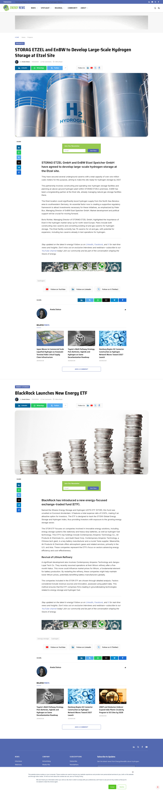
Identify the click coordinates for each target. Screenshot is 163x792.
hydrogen (41, 281)
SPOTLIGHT (45, 8)
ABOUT (83, 8)
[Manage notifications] (158, 787)
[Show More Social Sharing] (65, 68)
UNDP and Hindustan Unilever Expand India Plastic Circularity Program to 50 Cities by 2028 (111, 710)
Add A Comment (81, 369)
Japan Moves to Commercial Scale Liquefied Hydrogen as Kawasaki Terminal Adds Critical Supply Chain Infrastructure (50, 353)
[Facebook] (19, 172)
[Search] (159, 8)
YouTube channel (49, 251)
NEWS (33, 8)
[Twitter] (19, 157)
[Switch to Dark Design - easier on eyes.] (155, 8)
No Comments (46, 62)
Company (46, 756)
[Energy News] (14, 8)
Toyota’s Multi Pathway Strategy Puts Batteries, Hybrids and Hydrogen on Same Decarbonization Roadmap (81, 353)
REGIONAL (59, 8)
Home (23, 37)
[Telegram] (19, 167)
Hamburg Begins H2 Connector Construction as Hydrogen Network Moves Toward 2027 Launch (40, 2)
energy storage (43, 639)
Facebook (98, 244)
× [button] (133, 771)
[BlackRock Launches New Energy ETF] (81, 442)
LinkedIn (89, 244)
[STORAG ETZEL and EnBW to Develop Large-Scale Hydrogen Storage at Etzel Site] (81, 105)
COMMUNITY (73, 8)
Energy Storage (22, 387)
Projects (30, 37)
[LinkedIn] (19, 147)
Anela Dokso (26, 62)
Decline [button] (122, 787)
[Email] (19, 162)
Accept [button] (112, 787)
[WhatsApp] (19, 152)
